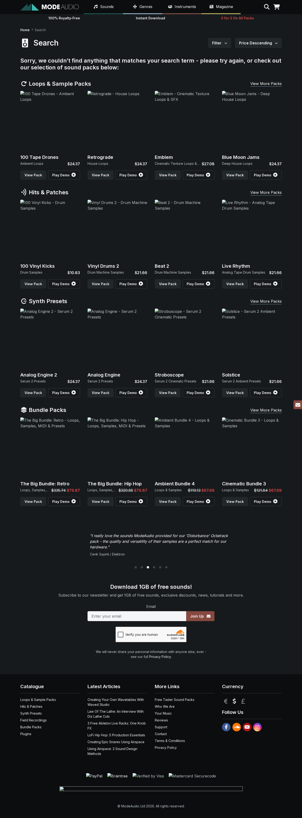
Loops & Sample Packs (59, 83)
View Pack (33, 175)
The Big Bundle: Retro (44, 484)
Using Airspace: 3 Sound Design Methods (112, 751)
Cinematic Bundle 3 (244, 484)
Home (25, 30)
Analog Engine (104, 375)
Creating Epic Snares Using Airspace (116, 742)
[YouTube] (247, 727)
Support (161, 727)
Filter (217, 43)
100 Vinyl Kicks (37, 266)
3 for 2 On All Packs (237, 18)
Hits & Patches (47, 192)
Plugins (25, 734)
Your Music (163, 713)
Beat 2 (162, 266)
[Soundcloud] (236, 727)
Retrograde (100, 157)
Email (151, 606)
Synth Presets (47, 301)
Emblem (164, 157)
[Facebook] (226, 727)
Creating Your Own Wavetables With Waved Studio (116, 702)
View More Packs (266, 83)
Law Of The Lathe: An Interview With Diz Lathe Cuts (116, 713)
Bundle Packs (46, 410)
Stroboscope (169, 375)
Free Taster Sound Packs (174, 700)
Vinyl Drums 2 (103, 266)
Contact (161, 734)
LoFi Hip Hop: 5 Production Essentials (116, 735)
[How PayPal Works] (94, 775)
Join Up (197, 616)
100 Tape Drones (39, 157)
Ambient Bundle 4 (175, 484)
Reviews (161, 720)
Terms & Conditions (170, 741)
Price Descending (256, 43)
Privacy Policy (160, 657)
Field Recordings (33, 720)
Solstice (231, 375)
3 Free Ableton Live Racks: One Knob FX (117, 725)
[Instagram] (257, 727)
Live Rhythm (236, 266)
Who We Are (165, 706)
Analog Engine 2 (38, 375)
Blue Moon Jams (241, 157)
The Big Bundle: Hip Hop (115, 484)
